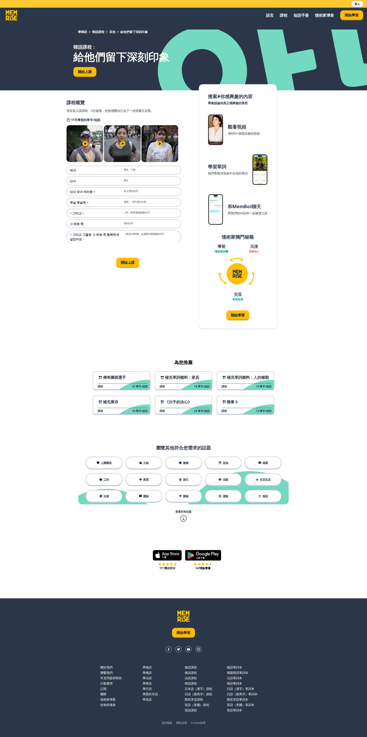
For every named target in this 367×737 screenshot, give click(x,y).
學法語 (147, 678)
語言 (270, 15)
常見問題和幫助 (111, 678)
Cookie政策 (198, 723)
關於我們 (106, 667)
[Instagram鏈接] (198, 649)
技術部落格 (108, 705)
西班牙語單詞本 (237, 699)
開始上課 (85, 71)
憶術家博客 (324, 15)
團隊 (103, 694)
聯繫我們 (106, 673)
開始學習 (352, 15)
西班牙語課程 (194, 699)
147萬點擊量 (203, 568)
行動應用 (106, 683)
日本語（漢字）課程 (198, 689)
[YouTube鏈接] (188, 649)
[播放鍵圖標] (85, 143)
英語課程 (191, 710)
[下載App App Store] (167, 555)
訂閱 (103, 689)
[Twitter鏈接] (178, 649)
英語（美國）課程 (197, 705)
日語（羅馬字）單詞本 (242, 694)
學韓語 (82, 32)
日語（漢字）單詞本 (240, 689)
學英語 (147, 699)
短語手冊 (301, 15)
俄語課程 (191, 673)
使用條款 (167, 723)
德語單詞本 (234, 667)
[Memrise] (11, 15)
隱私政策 (181, 723)
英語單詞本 (234, 710)
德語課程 (191, 667)
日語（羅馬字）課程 (198, 694)
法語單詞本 (234, 678)
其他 (112, 32)
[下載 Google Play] (203, 555)
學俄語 (147, 673)
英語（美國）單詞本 (240, 705)
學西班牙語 (150, 694)
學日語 (147, 689)
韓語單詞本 (234, 683)
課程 (283, 15)
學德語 (147, 667)
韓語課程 (98, 32)
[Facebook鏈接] (169, 649)
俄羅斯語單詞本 (237, 673)
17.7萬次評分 (167, 568)
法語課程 (191, 678)
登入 (357, 4)
